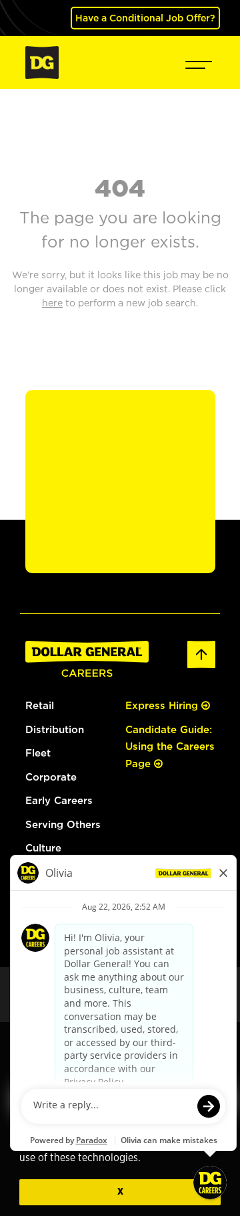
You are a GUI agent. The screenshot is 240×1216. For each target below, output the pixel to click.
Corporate (51, 777)
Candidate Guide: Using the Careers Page (170, 746)
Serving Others (63, 824)
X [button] (120, 1192)
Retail (39, 705)
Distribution (54, 729)
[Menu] (198, 62)
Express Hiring (163, 705)
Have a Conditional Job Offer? (145, 18)
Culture (43, 847)
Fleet (38, 752)
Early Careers (59, 800)
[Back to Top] (201, 653)
